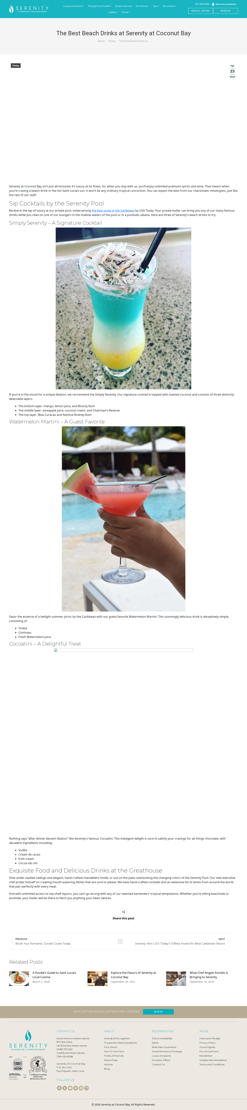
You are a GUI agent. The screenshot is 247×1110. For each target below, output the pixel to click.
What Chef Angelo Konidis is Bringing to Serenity (209, 975)
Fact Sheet (110, 1047)
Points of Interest (114, 1055)
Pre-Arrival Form (209, 1051)
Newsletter (205, 1055)
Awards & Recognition (117, 1038)
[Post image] (19, 978)
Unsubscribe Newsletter (213, 1060)
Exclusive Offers (161, 1060)
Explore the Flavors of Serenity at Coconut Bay (133, 975)
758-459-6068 (65, 1056)
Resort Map (111, 1060)
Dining (15, 65)
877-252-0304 (202, 4)
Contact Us (158, 1064)
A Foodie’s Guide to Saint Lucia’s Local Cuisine (54, 975)
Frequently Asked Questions (120, 1042)
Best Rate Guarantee (164, 1047)
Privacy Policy (207, 1042)
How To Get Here (114, 1051)
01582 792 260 (65, 1049)
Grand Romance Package (167, 1051)
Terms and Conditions (211, 1064)
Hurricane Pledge (209, 1038)
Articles (108, 1064)
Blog (107, 1068)
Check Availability (162, 1038)
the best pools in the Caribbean (113, 211)
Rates (155, 1042)
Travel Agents (207, 1047)
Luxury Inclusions (161, 1055)
